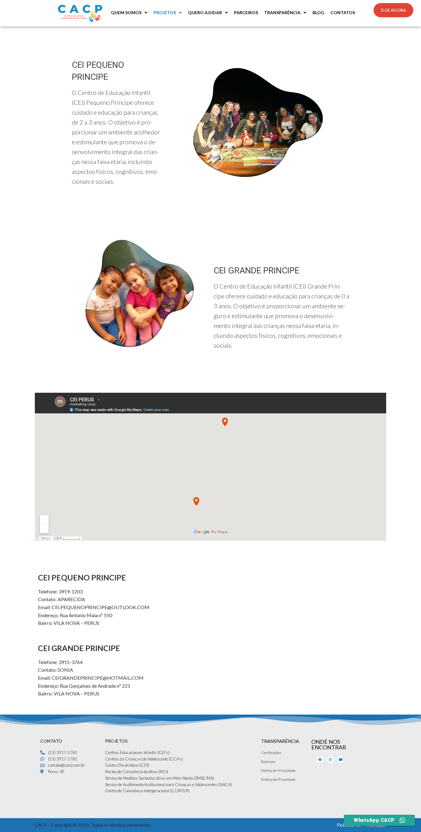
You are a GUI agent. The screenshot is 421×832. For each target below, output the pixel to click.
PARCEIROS (246, 12)
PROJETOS (164, 12)
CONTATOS (342, 12)
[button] (129, 12)
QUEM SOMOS (126, 12)
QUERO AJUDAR (205, 12)
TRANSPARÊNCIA (282, 12)
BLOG (318, 12)
